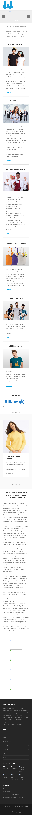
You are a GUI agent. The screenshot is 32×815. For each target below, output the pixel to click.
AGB (26, 806)
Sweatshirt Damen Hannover (13, 458)
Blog (4, 753)
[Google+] (16, 812)
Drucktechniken (7, 741)
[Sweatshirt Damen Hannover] (16, 436)
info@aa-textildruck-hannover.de (14, 794)
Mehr (9, 92)
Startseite (6, 733)
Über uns (5, 749)
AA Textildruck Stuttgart (15, 724)
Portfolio (5, 745)
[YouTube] (20, 812)
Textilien (5, 737)
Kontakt (5, 757)
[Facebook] (12, 812)
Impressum (21, 806)
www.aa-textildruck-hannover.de (14, 797)
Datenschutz (16, 808)
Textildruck (22, 524)
